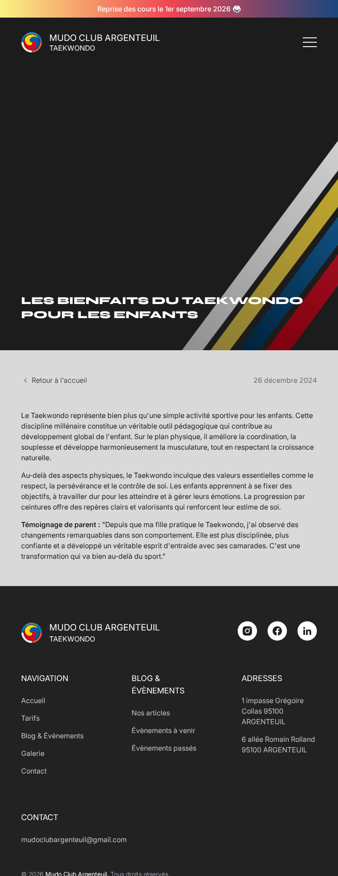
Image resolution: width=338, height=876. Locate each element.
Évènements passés (164, 748)
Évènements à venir (163, 730)
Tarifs (30, 718)
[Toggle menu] (310, 42)
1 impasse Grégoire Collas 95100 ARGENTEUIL (273, 711)
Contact (34, 770)
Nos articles (151, 712)
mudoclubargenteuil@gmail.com (58, 839)
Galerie (32, 753)
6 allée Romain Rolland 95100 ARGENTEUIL (278, 744)
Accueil (33, 700)
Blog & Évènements (52, 735)
